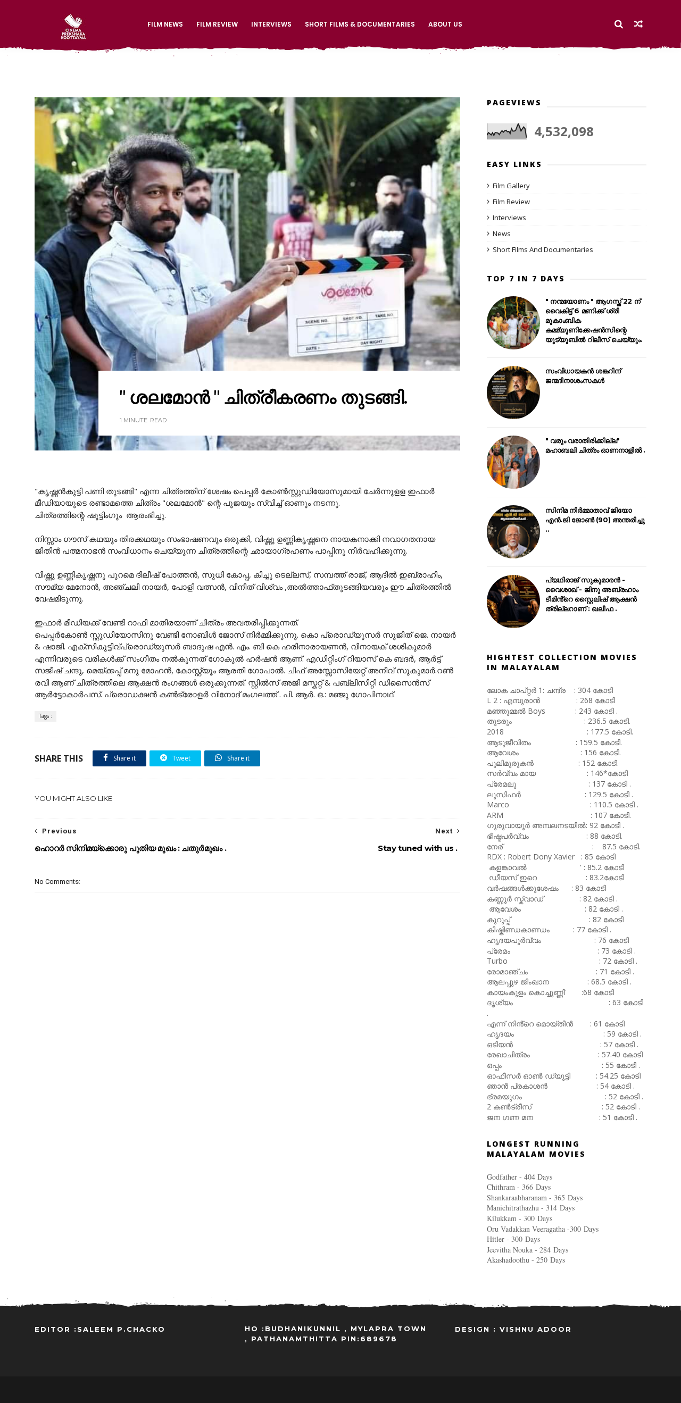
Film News (165, 24)
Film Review (217, 24)
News (502, 233)
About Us (445, 24)
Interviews (271, 24)
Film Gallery (511, 185)
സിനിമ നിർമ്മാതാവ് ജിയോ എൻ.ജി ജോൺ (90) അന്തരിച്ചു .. (594, 519)
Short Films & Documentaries (360, 24)
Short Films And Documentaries (543, 249)
